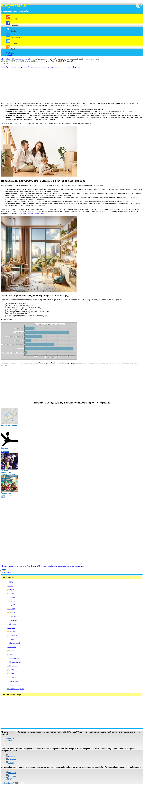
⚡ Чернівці (11, 647)
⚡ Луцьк (10, 670)
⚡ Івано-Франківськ (14, 658)
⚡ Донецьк (11, 624)
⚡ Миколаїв (11, 616)
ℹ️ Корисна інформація (15, 689)
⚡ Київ (10, 582)
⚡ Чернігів (11, 605)
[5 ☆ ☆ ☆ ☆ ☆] (38, 61)
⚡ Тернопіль (12, 666)
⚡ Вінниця (11, 609)
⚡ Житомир (11, 601)
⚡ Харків (10, 593)
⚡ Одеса (10, 590)
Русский (8, 55)
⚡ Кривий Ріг (12, 635)
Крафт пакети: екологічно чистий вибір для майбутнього (23, 566)
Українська (9, 53)
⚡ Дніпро (11, 597)
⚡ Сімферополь (13, 681)
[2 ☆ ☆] (9, 61)
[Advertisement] (68, 85)
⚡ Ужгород (11, 673)
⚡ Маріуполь (12, 620)
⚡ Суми (10, 651)
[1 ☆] (3, 61)
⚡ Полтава (11, 612)
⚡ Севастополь (13, 685)
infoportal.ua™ (15, 5)
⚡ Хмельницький (13, 643)
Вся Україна (6, 572)
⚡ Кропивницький (14, 662)
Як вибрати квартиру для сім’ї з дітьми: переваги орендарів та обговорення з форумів (40, 67)
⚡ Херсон (11, 628)
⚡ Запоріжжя (12, 631)
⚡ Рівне (10, 654)
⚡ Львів (10, 586)
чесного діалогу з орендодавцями (34, 213)
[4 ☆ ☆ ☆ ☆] (26, 61)
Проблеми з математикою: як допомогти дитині (65, 566)
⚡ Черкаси (11, 639)
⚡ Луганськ (11, 677)
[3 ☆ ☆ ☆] (16, 61)
